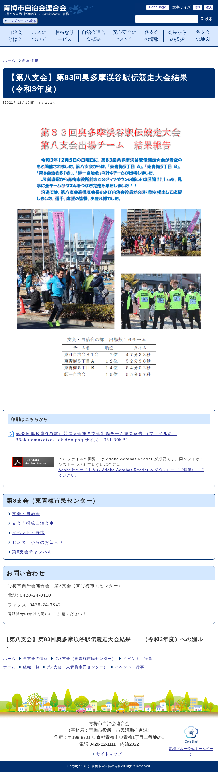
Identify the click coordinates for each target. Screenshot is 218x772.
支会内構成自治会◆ (33, 523)
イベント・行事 (28, 532)
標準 (197, 8)
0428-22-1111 (103, 744)
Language (157, 7)
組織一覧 (31, 667)
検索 (208, 19)
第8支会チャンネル (32, 552)
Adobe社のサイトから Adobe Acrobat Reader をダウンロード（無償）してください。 (131, 472)
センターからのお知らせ (38, 542)
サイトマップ (109, 754)
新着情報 (30, 61)
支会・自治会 (26, 513)
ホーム (9, 61)
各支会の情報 (35, 659)
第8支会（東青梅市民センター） (85, 659)
